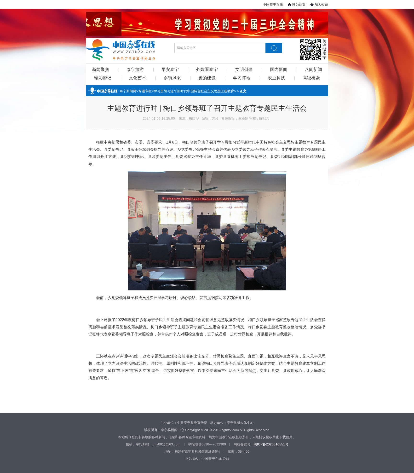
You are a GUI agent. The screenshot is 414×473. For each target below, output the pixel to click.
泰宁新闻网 (128, 91)
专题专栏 (145, 91)
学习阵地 (241, 77)
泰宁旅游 (135, 69)
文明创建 (244, 69)
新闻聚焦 (100, 69)
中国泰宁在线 (273, 4)
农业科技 (276, 77)
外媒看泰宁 (207, 69)
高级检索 (311, 77)
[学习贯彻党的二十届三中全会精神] (207, 24)
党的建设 (207, 77)
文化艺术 (137, 77)
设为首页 (298, 4)
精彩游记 (102, 77)
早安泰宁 (170, 69)
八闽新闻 (313, 69)
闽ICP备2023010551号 (271, 444)
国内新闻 (278, 69)
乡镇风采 (172, 77)
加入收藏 (321, 4)
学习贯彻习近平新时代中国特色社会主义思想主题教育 (194, 91)
